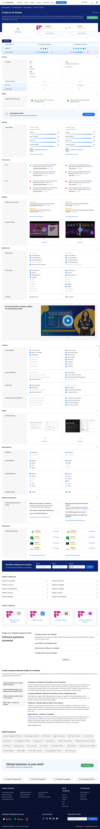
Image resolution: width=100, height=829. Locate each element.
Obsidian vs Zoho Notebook (59, 596)
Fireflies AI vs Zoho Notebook (9, 588)
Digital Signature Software (32, 736)
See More (66, 659)
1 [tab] (44, 104)
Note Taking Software (16, 7)
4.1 (58, 144)
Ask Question (46, 2)
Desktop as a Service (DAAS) (87, 746)
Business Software (6, 7)
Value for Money (34, 136)
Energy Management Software (53, 751)
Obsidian (80, 26)
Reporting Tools (50, 741)
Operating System (19, 746)
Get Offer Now (89, 114)
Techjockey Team (36, 725)
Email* (54, 563)
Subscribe (92, 818)
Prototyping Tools (38, 741)
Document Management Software (12, 736)
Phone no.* (71, 563)
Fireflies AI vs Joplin (37, 620)
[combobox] (72, 567)
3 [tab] (81, 238)
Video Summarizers (70, 751)
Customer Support (34, 144)
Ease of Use (33, 140)
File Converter (44, 746)
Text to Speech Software (35, 751)
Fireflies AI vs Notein (61, 620)
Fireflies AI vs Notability (58, 585)
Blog (52, 2)
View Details (33, 76)
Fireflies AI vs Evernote (58, 581)
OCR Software (7, 746)
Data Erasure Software (74, 736)
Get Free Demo (50, 33)
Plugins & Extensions (59, 736)
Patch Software (7, 741)
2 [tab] (45, 104)
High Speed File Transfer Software (85, 741)
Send (90, 566)
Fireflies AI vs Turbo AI (7, 585)
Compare (38, 2)
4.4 (58, 132)
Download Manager (8, 751)
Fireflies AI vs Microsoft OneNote (85, 620)
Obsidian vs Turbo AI (57, 592)
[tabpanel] (44, 101)
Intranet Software (88, 736)
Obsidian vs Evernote (7, 592)
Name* (38, 563)
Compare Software (27, 7)
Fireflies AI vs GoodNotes (8, 581)
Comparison (93, 17)
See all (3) (44, 441)
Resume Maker (21, 751)
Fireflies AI (48, 26)
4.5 (94, 132)
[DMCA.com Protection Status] (27, 820)
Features (32, 132)
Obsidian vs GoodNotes (58, 588)
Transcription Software (57, 746)
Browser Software (32, 746)
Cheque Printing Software (65, 741)
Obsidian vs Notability (7, 596)
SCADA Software (71, 746)
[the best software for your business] (7, 3)
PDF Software (46, 736)
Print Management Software (22, 741)
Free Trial (80, 85)
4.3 (94, 136)
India (85, 2)
